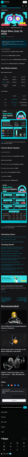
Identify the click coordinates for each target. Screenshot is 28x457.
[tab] (14, 412)
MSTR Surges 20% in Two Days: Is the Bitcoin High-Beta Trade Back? (13, 350)
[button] (14, 412)
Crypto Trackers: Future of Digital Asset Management (12, 241)
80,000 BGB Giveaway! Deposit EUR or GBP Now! (12, 253)
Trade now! (12, 42)
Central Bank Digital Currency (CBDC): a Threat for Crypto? (14, 237)
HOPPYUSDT (14, 102)
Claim (25, 407)
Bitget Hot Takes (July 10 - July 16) (8, 239)
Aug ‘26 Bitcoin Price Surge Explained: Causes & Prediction (13, 327)
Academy (7, 27)
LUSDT (14, 105)
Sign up (2, 142)
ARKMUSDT (14, 99)
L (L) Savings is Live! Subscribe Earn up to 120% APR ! (13, 272)
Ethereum (4, 82)
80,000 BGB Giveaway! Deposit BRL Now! (10, 255)
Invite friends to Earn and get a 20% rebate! (10, 262)
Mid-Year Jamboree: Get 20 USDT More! (10, 251)
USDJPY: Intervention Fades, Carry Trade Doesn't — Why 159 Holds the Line (12, 373)
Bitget (2, 27)
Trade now (14, 400)
